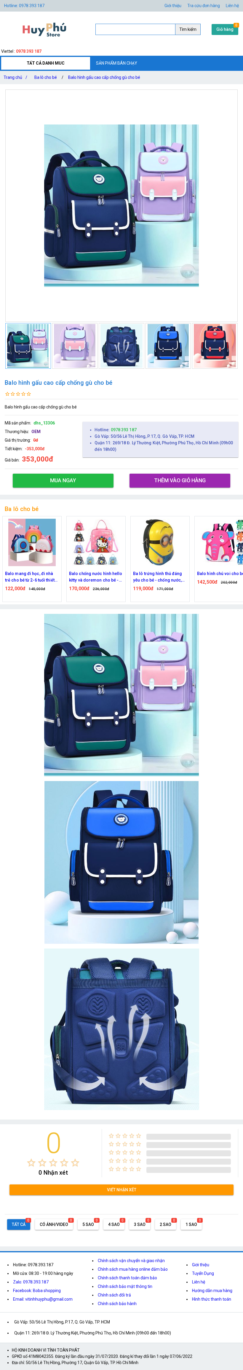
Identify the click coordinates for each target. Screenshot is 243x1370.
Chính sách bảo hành (117, 1303)
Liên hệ (232, 5)
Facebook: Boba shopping (37, 1290)
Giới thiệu (172, 5)
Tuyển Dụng (203, 1273)
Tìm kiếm (187, 29)
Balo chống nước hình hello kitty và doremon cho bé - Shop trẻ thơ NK (31, 577)
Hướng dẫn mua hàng (212, 1290)
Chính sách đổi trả (114, 1295)
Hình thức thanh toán (211, 1299)
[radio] (31, 1162)
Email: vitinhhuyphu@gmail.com (43, 1299)
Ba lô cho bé (45, 77)
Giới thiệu (200, 1264)
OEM (36, 431)
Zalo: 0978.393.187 (31, 1282)
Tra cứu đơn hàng (203, 5)
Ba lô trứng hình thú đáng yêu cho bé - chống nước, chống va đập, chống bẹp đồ (93, 577)
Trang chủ (15, 77)
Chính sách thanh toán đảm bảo (127, 1277)
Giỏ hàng (225, 29)
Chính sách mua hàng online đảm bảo (133, 1269)
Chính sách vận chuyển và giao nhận (131, 1260)
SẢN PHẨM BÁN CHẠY (116, 63)
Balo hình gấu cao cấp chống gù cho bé (104, 77)
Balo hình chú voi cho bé (156, 573)
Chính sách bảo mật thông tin (125, 1286)
